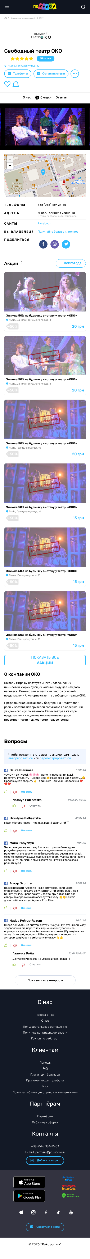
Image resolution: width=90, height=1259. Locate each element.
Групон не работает (45, 1038)
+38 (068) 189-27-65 (52, 205)
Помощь (45, 1062)
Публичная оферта (45, 1122)
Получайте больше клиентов (58, 231)
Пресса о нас (45, 1015)
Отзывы (61, 97)
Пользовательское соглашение (45, 1027)
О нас (27, 97)
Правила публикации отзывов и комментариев (45, 1092)
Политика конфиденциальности (45, 1032)
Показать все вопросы (45, 980)
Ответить (26, 791)
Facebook (44, 223)
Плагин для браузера (45, 1074)
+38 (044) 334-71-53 (45, 1146)
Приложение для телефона (45, 1080)
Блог (45, 1086)
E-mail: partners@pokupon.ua (45, 1152)
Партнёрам (45, 1116)
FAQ (45, 1068)
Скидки (45, 97)
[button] (43, 172)
